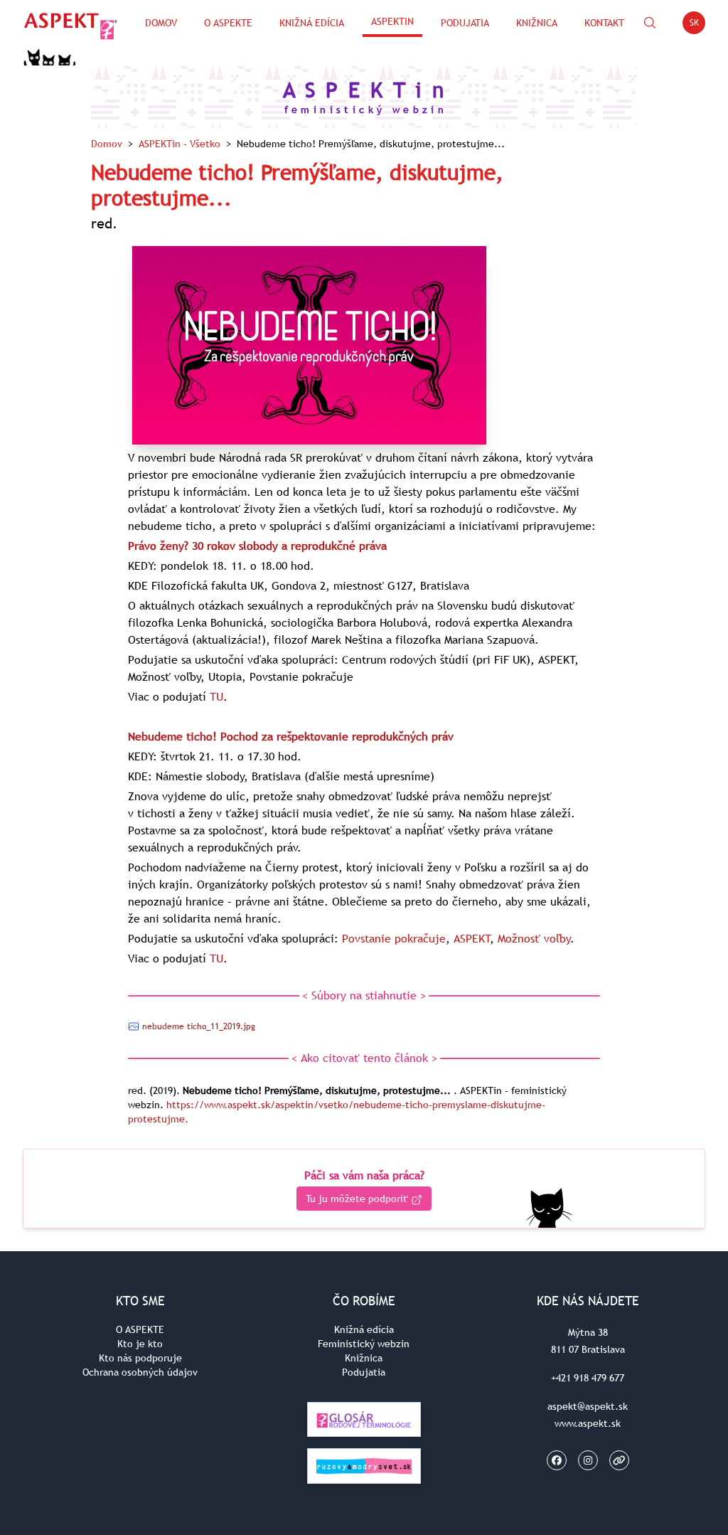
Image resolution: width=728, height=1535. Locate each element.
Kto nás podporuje (140, 1357)
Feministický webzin (364, 1343)
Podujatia (465, 22)
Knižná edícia (311, 22)
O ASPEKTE (140, 1329)
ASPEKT (472, 938)
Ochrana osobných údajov (140, 1372)
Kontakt (604, 22)
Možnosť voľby (534, 938)
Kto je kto (140, 1343)
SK (697, 25)
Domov (161, 22)
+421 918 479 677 (587, 1377)
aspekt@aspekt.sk (587, 1406)
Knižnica (536, 22)
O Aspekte (228, 22)
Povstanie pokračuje (394, 938)
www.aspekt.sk (588, 1423)
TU (216, 696)
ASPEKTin (392, 21)
